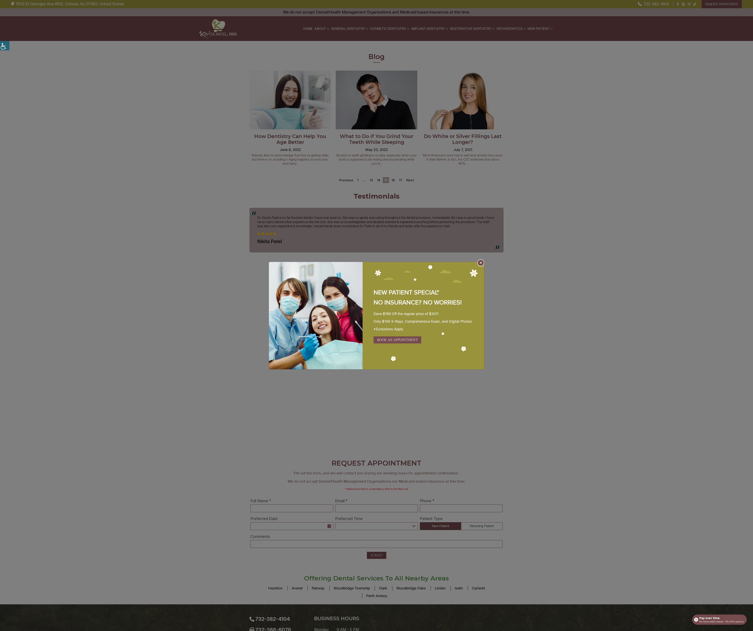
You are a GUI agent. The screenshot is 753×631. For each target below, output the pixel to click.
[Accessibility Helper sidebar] (4, 45)
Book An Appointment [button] (397, 340)
